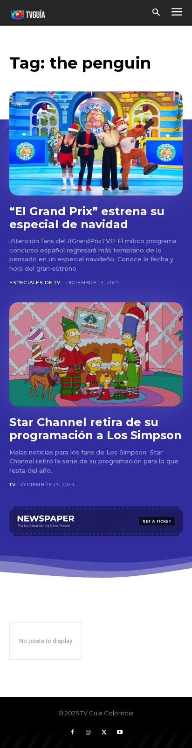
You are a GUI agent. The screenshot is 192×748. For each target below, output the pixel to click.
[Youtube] (119, 732)
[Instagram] (88, 732)
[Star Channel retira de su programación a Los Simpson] (96, 354)
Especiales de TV (35, 283)
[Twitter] (104, 732)
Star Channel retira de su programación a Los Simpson (95, 428)
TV (12, 485)
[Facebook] (72, 732)
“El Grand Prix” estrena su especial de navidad (87, 217)
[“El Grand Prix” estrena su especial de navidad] (96, 143)
